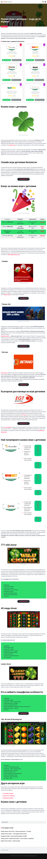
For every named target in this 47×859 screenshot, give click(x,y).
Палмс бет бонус (5, 336)
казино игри (12, 145)
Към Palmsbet (7, 60)
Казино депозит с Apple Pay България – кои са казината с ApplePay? (17, 838)
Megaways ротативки (8, 798)
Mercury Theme (34, 855)
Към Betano (38, 519)
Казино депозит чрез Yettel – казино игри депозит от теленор (16, 831)
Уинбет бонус (7, 294)
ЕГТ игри (24, 415)
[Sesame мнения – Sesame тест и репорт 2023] (35, 89)
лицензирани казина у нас (14, 254)
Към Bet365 (7, 99)
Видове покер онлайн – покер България (10, 840)
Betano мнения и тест (38, 505)
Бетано (42, 222)
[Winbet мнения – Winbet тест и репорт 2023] (35, 50)
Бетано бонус (4, 372)
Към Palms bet (38, 465)
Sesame (42, 235)
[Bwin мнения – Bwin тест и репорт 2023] (35, 69)
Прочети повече (17, 60)
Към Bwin (30, 79)
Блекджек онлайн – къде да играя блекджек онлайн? (14, 836)
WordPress (29, 855)
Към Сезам (30, 99)
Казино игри (4, 26)
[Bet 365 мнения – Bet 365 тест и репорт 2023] (12, 89)
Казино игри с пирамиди (9, 795)
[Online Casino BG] (6, 1)
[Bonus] (11, 451)
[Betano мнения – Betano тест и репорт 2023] (11, 69)
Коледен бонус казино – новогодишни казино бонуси (14, 833)
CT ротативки (7, 427)
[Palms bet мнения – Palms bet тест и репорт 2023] (11, 50)
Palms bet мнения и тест (38, 450)
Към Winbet (30, 60)
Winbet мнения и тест (38, 479)
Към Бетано (7, 79)
